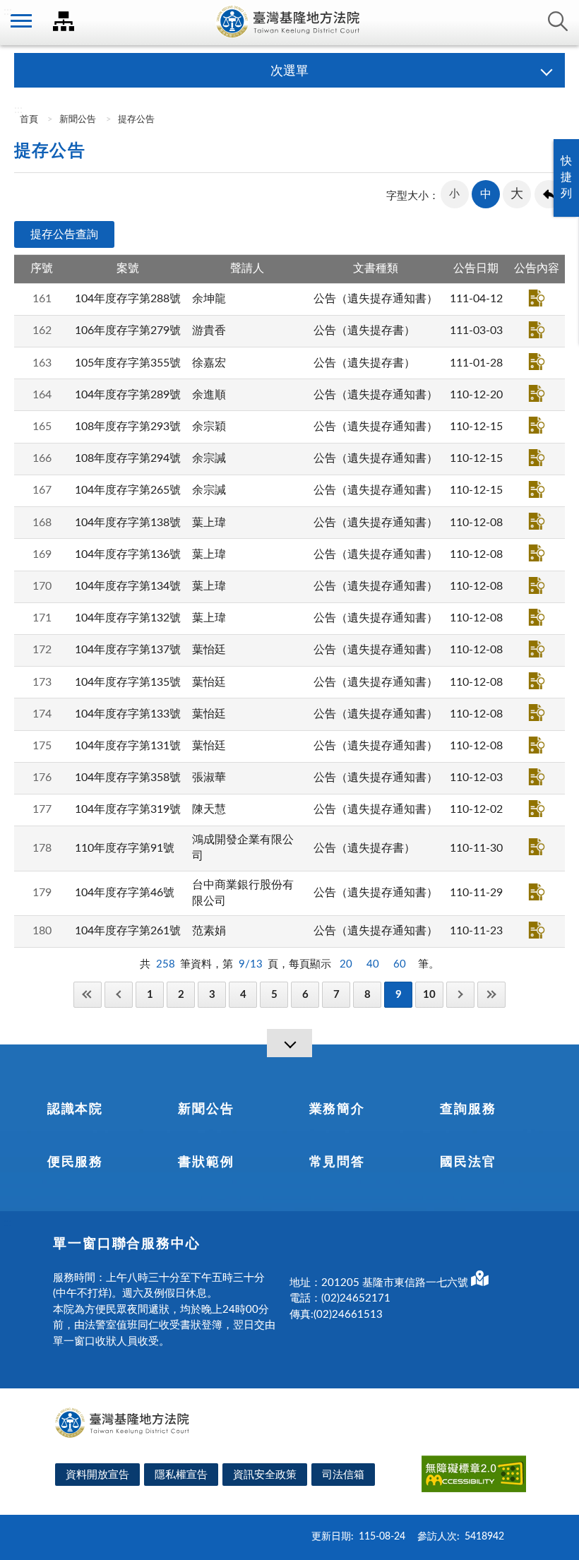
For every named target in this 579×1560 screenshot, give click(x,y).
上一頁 (119, 995)
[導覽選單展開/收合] (289, 1043)
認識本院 (75, 1109)
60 (399, 964)
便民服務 (75, 1162)
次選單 (289, 71)
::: (8, 11)
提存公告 (136, 119)
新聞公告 (77, 119)
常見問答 (337, 1162)
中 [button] (485, 194)
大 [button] (517, 194)
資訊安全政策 (265, 1475)
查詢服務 (468, 1109)
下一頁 (460, 995)
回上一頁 (549, 194)
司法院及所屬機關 (63, 21)
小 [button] (454, 194)
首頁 (28, 119)
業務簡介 (337, 1109)
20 (346, 964)
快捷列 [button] (566, 177)
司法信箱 (343, 1475)
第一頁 (87, 995)
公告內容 (536, 298)
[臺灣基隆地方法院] (289, 22)
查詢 (558, 21)
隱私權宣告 (181, 1475)
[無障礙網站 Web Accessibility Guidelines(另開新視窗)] (474, 1476)
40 (372, 964)
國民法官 (468, 1162)
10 (429, 994)
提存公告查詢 (64, 234)
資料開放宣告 (97, 1475)
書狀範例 (206, 1162)
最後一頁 (491, 995)
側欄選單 (21, 21)
